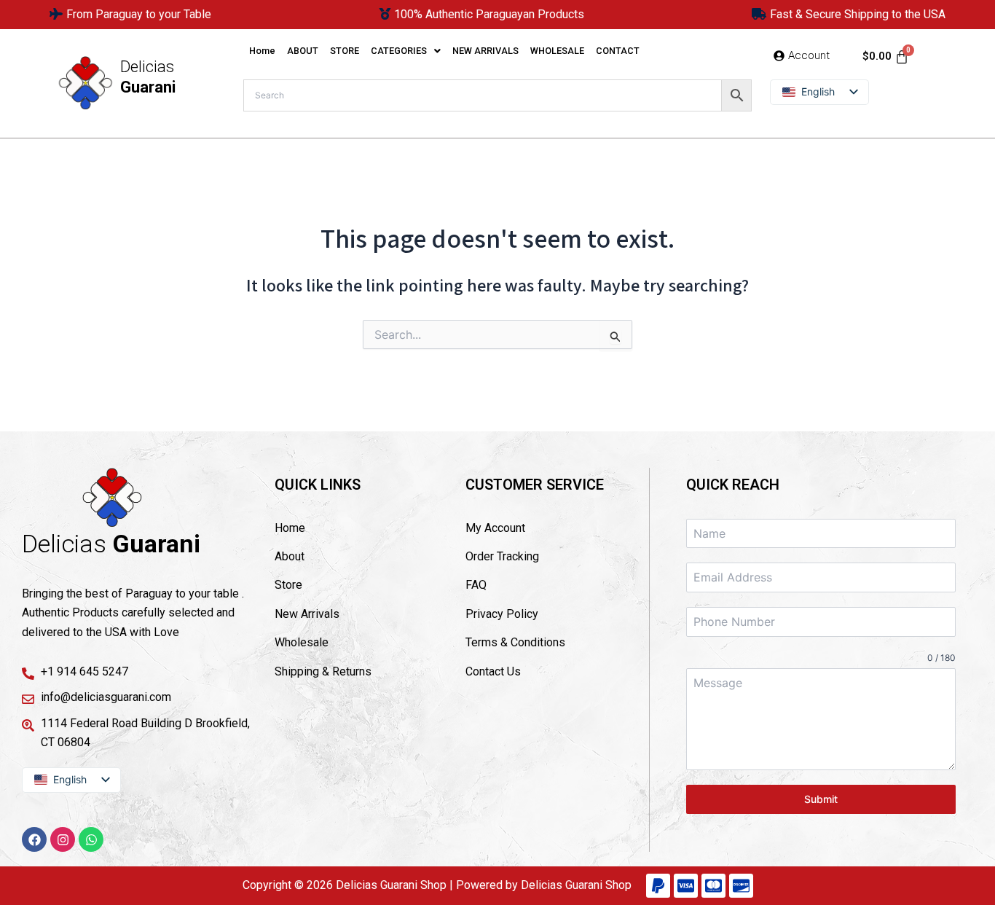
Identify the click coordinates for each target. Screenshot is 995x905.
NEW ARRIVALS (485, 50)
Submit (821, 799)
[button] (406, 51)
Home (262, 50)
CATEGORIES (399, 50)
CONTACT (618, 50)
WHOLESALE (557, 50)
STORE (344, 50)
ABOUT (302, 50)
